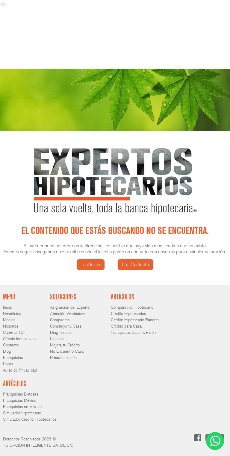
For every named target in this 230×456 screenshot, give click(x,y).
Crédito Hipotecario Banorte (135, 319)
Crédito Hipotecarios (128, 313)
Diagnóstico (60, 332)
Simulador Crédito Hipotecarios (29, 419)
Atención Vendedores (68, 313)
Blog (7, 351)
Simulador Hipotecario (22, 413)
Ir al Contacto (135, 264)
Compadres (59, 319)
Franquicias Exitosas (20, 394)
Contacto (130, 15)
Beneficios (74, 15)
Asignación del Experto (70, 307)
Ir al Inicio (90, 264)
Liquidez (57, 338)
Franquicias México (19, 400)
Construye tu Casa (65, 326)
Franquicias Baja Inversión (133, 332)
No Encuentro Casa (67, 351)
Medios (93, 15)
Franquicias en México (22, 406)
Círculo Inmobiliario (19, 338)
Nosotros (111, 15)
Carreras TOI (14, 332)
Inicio (56, 15)
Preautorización (63, 357)
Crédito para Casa (126, 326)
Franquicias (152, 15)
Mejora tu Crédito (65, 345)
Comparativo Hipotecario (132, 307)
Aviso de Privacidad (20, 370)
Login (170, 15)
